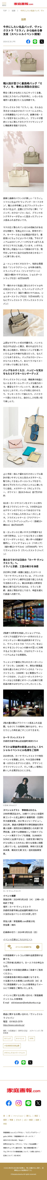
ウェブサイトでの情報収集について (15, 1152)
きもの (18, 1120)
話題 (13, 11)
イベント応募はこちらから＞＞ (17, 939)
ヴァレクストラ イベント (15, 1053)
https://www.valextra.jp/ (13, 1025)
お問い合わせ (35, 1152)
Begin (21, 1140)
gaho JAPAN (7, 1136)
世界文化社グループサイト (12, 1144)
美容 (36, 1116)
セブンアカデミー (32, 1132)
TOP (5, 11)
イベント (20, 1039)
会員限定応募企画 (12, 1046)
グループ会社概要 (30, 1144)
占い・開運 (28, 1120)
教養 (11, 1120)
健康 (5, 1120)
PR (32, 1039)
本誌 (5, 1124)
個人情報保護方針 (30, 1148)
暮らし (28, 1116)
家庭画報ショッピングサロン (13, 1132)
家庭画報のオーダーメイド (23, 1136)
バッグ (8, 1039)
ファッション (18, 1116)
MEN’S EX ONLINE (10, 1140)
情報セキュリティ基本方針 (12, 1148)
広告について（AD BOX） (12, 1155)
